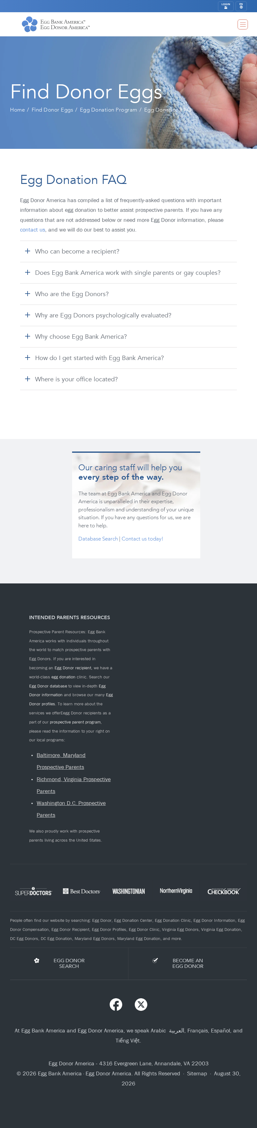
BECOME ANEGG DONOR (187, 963)
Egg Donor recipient (73, 668)
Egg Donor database (48, 686)
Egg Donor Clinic (144, 929)
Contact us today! (142, 538)
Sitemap (197, 1073)
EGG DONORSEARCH (69, 963)
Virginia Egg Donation (221, 929)
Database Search (98, 538)
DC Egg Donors (24, 938)
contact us (32, 229)
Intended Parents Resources (69, 617)
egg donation (63, 677)
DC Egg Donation (56, 938)
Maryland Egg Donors (95, 938)
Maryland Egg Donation (138, 938)
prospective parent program (75, 722)
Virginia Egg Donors (180, 929)
